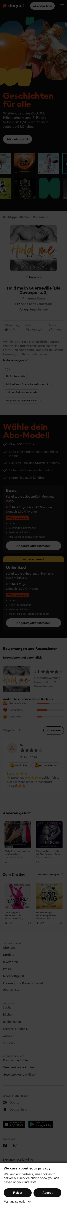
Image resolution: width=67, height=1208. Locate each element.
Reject (17, 1192)
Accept (47, 1192)
